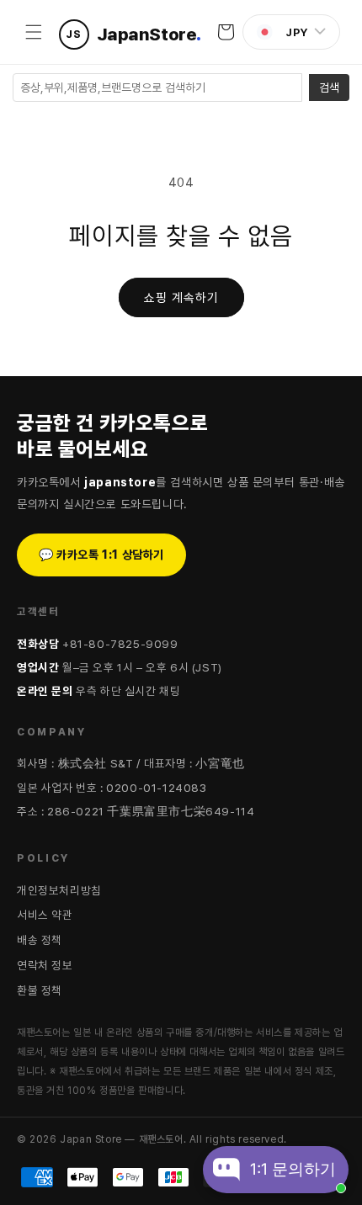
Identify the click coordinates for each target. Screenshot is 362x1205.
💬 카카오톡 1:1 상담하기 (101, 554)
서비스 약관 (45, 914)
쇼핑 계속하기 (181, 297)
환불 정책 (39, 990)
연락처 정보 (45, 965)
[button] (33, 31)
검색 (329, 87)
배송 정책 (39, 940)
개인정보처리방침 (59, 890)
